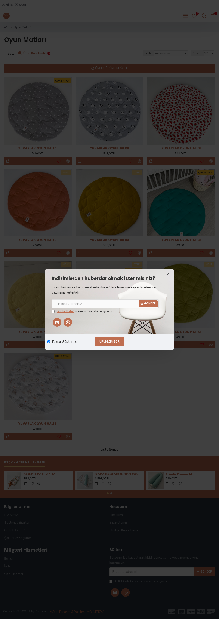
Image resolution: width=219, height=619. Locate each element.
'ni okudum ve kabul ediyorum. (85, 311)
